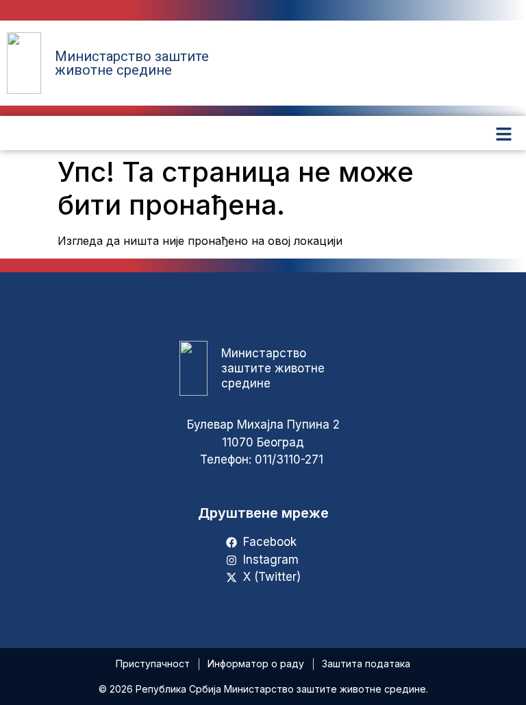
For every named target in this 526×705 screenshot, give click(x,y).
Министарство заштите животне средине (132, 63)
